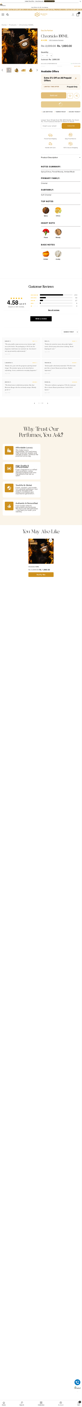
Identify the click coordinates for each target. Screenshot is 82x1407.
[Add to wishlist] (51, 541)
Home (4, 25)
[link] (70, 95)
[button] (2, 70)
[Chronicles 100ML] (41, 551)
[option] (20, 46)
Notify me (41, 575)
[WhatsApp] (77, 1388)
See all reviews (53, 310)
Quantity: (45, 52)
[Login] (73, 14)
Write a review (41, 319)
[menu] (3, 14)
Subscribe (71, 126)
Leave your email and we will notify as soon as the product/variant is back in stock (60, 120)
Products (12, 25)
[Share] (76, 95)
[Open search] (7, 14)
